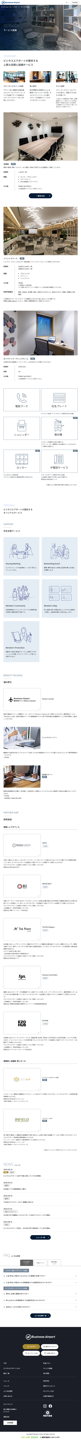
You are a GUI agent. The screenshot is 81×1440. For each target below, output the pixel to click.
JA (66, 2)
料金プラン (47, 1363)
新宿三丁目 (71, 292)
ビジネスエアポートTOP (9, 7)
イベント (6, 1386)
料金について (40, 1263)
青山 (34, 292)
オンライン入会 (33, 1353)
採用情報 (10, 1423)
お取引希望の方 (48, 1396)
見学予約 (33, 1347)
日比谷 (24, 292)
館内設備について (54, 1263)
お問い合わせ (12, 301)
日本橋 (30, 292)
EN (68, 2)
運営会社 (6, 1417)
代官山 (64, 292)
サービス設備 (47, 1368)
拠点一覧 (6, 1373)
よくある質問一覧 (40, 1316)
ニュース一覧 (40, 1237)
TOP (5, 1363)
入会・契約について (26, 1263)
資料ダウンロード (51, 1347)
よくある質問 (7, 1391)
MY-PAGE (75, 2)
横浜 (19, 294)
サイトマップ (7, 1404)
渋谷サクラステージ (44, 292)
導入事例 (46, 1373)
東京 (19, 292)
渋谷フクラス (56, 292)
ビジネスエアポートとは (11, 1368)
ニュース (6, 1381)
